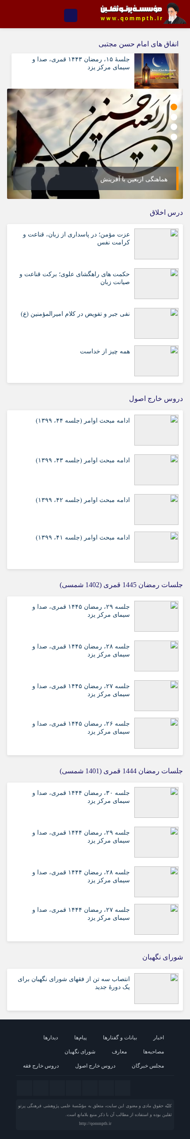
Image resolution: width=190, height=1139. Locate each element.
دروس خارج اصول (95, 1066)
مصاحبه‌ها (153, 1052)
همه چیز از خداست (105, 351)
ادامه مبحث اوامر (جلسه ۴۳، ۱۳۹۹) (83, 460)
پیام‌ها (80, 1037)
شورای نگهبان (80, 1052)
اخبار (158, 1037)
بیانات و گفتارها (120, 1037)
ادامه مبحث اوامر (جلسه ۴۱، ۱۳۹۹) (83, 537)
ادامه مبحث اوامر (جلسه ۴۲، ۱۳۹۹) (83, 500)
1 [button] (174, 97)
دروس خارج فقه (41, 1066)
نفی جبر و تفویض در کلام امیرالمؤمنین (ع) (75, 314)
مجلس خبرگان (148, 1066)
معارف (119, 1052)
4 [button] (174, 127)
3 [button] (174, 117)
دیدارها (50, 1037)
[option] (95, 144)
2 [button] (174, 107)
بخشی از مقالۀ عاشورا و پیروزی (125, 179)
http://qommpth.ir (95, 1123)
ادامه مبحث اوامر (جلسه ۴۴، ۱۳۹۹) (83, 420)
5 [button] (174, 137)
